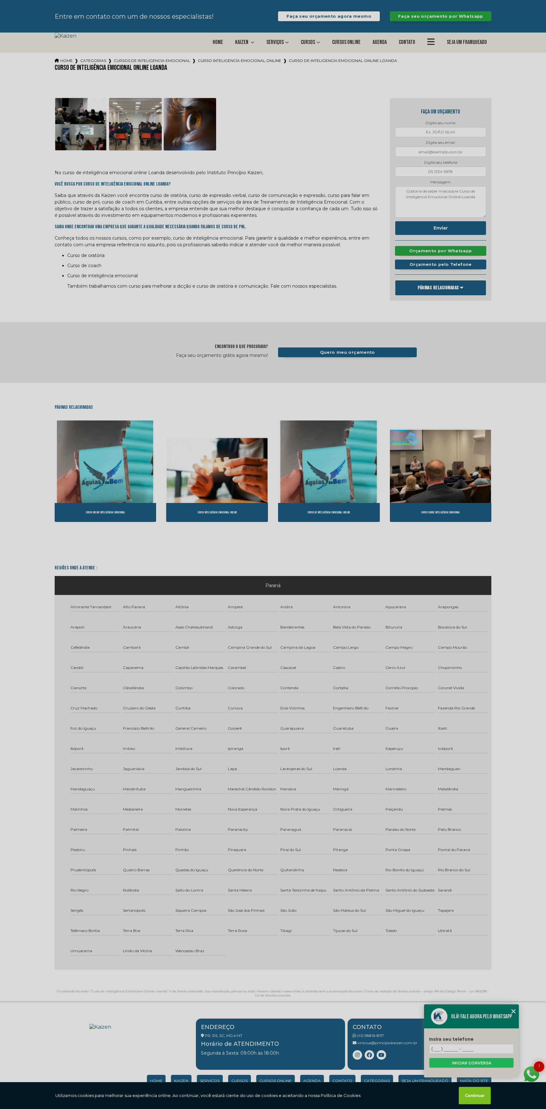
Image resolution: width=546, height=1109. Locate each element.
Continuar (474, 1095)
